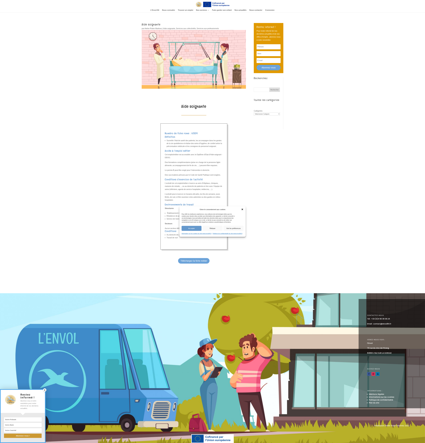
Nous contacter (255, 10)
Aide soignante (169, 28)
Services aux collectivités (186, 28)
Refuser (212, 228)
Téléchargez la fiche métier (194, 261)
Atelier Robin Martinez (153, 28)
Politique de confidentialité (381, 400)
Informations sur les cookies (381, 397)
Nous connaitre (168, 10)
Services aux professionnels (208, 28)
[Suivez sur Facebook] (369, 374)
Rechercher (274, 90)
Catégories (258, 111)
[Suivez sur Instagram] (373, 374)
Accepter (191, 228)
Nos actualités (240, 10)
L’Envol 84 (154, 10)
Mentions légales (376, 394)
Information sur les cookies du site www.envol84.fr (197, 233)
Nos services (201, 10)
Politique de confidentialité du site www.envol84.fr (227, 233)
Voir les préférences (233, 228)
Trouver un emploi (185, 10)
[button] (242, 209)
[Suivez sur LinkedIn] (378, 374)
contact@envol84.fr (382, 324)
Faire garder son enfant (222, 10)
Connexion (269, 10)
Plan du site (374, 403)
